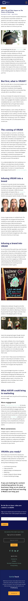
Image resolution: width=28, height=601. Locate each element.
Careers (14, 561)
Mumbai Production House (14, 563)
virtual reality (19, 49)
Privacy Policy (14, 565)
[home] (5, 2)
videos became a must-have (12, 405)
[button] (26, 2)
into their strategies (21, 170)
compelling (14, 417)
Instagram (22, 192)
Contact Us (14, 559)
